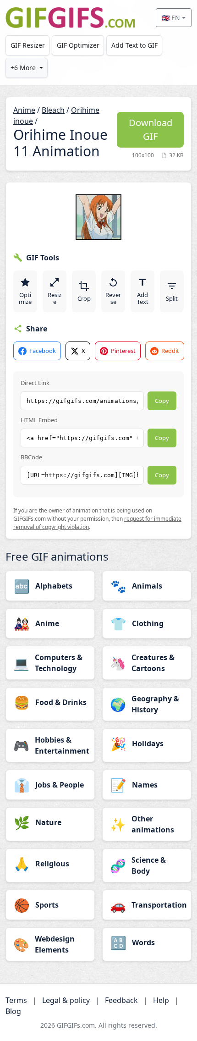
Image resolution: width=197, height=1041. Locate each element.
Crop (84, 298)
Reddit (170, 351)
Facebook (42, 351)
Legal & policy (66, 1000)
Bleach (53, 110)
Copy (162, 401)
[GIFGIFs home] (70, 17)
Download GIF (150, 129)
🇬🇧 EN (171, 17)
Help (161, 1000)
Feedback (121, 1000)
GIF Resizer (28, 45)
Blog (13, 1011)
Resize (54, 298)
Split (172, 298)
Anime (24, 110)
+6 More (23, 67)
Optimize (25, 298)
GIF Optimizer (78, 45)
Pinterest (123, 351)
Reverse (113, 298)
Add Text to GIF (134, 45)
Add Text (142, 298)
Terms (16, 1000)
